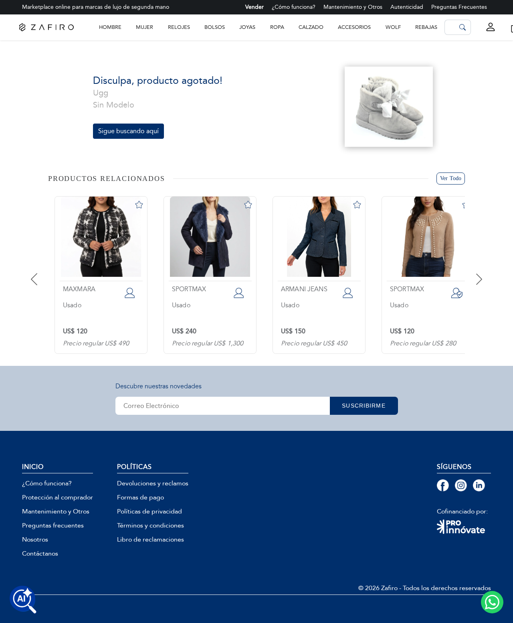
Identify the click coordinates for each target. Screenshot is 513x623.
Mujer (144, 27)
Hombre (110, 27)
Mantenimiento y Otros (352, 7)
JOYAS (247, 27)
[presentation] (44, 273)
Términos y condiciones (150, 526)
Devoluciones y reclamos (152, 483)
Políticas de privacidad (149, 511)
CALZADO (311, 27)
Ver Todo (450, 178)
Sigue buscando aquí (128, 131)
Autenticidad (406, 7)
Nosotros (35, 540)
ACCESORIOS (354, 27)
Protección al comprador (57, 497)
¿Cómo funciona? (293, 7)
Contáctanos (40, 554)
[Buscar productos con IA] (23, 600)
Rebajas (426, 27)
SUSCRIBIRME (363, 405)
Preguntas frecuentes (53, 526)
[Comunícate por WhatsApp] (492, 602)
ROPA (277, 27)
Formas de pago (140, 497)
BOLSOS (214, 27)
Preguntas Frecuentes (459, 7)
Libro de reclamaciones (150, 540)
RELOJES (179, 27)
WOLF (393, 27)
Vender (254, 7)
